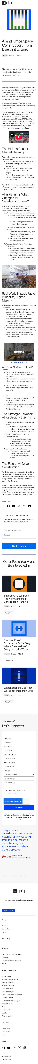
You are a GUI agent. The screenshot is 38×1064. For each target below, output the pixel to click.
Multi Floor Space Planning (10, 979)
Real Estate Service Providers (11, 960)
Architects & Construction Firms (12, 954)
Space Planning (7, 976)
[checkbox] (19, 793)
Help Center (6, 1029)
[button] (34, 3)
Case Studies (6, 1032)
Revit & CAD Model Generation (12, 995)
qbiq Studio (5, 1013)
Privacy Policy (21, 817)
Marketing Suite (7, 1010)
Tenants (4, 963)
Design (5, 55)
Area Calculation (7, 1016)
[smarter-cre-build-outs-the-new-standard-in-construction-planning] (19, 584)
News (4, 932)
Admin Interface (7, 1004)
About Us (5, 926)
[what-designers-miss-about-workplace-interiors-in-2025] (19, 676)
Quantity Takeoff (7, 998)
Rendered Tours (7, 988)
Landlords (5, 957)
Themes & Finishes (8, 985)
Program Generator (8, 982)
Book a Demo (19, 546)
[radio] (8, 793)
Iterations (5, 1007)
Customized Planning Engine (11, 1001)
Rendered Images (7, 991)
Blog (3, 1035)
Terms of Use (6, 1056)
